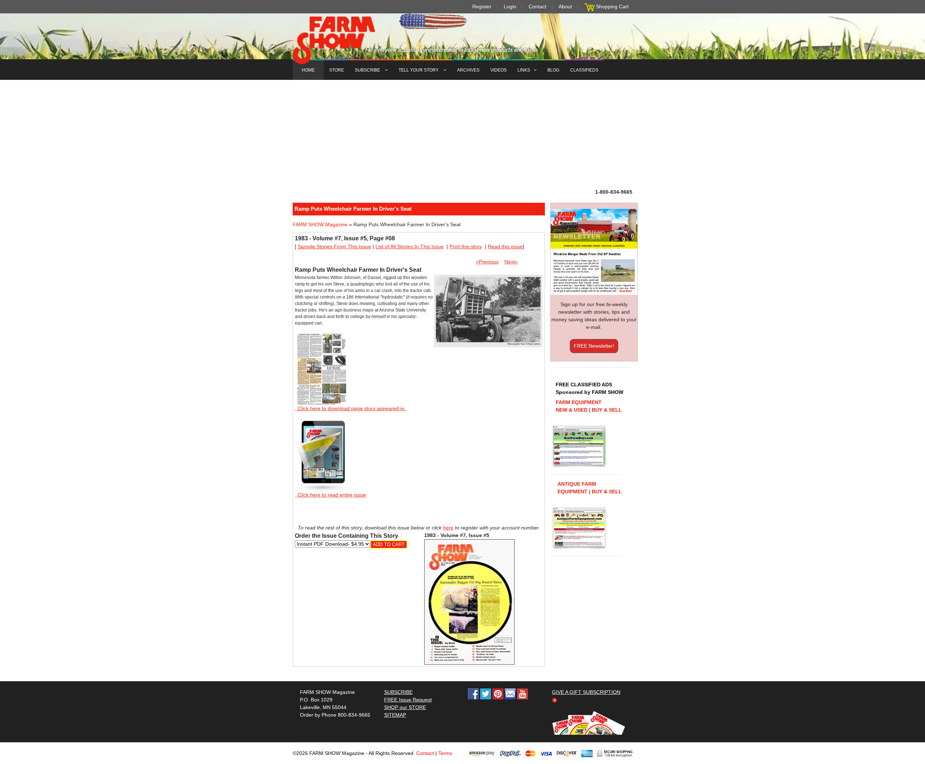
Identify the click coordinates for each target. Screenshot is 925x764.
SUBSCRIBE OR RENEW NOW (462, 383)
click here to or (461, 400)
